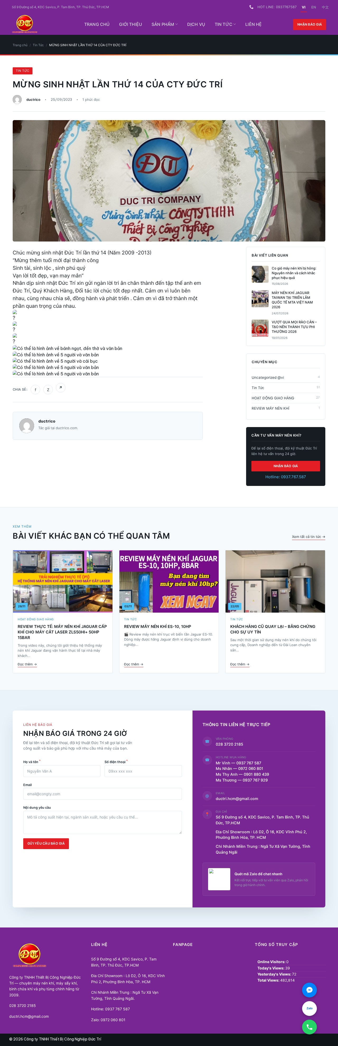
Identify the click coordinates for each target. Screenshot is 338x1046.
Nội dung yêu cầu (37, 808)
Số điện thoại (116, 761)
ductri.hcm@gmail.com (237, 798)
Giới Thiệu (130, 24)
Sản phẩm (163, 24)
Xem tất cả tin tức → (308, 536)
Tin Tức (223, 24)
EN (313, 7)
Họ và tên (32, 761)
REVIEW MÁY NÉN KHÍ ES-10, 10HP (157, 626)
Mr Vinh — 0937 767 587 (238, 763)
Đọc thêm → (27, 664)
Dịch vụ (196, 24)
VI (304, 7)
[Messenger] (309, 990)
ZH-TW (325, 7)
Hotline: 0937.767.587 (285, 476)
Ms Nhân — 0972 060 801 (239, 768)
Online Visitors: (271, 961)
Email (27, 785)
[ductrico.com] (41, 24)
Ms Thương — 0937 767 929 (242, 780)
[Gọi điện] (309, 1027)
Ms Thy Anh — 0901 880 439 (244, 774)
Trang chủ (97, 24)
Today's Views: (271, 968)
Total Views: (268, 980)
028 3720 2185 (229, 744)
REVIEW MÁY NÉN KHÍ (286, 408)
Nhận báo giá (309, 24)
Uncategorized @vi (286, 377)
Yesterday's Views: (274, 974)
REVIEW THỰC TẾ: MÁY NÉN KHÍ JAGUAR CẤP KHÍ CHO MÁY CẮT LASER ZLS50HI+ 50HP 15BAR (62, 632)
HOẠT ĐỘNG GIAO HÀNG (286, 398)
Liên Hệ (253, 24)
